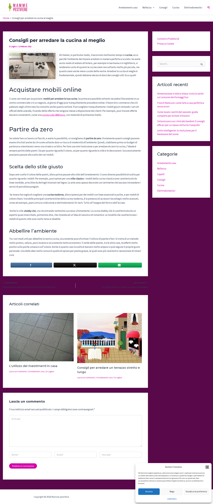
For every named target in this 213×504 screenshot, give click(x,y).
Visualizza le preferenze (196, 491)
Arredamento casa (128, 7)
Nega (172, 491)
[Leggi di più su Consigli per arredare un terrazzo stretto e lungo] (109, 337)
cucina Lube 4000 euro (53, 114)
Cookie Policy (172, 498)
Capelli (160, 174)
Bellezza (161, 168)
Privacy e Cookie (165, 43)
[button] (207, 467)
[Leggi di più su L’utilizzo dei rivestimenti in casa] (41, 336)
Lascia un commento (18, 371)
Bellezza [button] (146, 7)
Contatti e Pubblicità (168, 38)
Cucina (175, 7)
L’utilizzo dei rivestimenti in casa (33, 366)
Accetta (149, 491)
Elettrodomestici (193, 7)
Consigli (163, 7)
